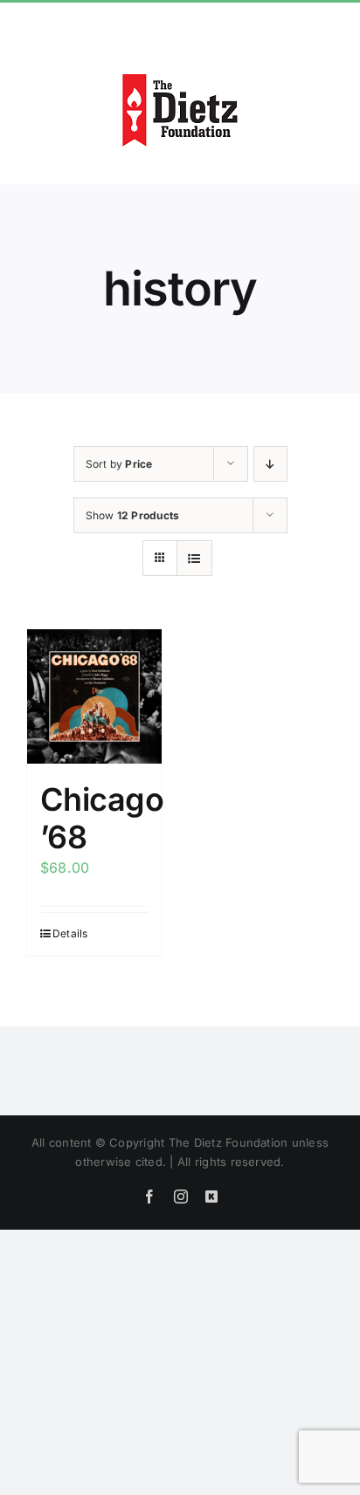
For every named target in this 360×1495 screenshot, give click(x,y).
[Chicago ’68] (94, 696)
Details (70, 933)
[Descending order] (270, 464)
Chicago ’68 (101, 818)
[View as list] (194, 558)
